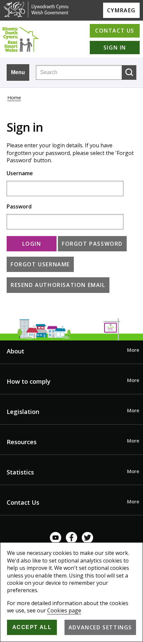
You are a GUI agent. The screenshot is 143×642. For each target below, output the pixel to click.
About (15, 351)
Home (14, 97)
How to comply (29, 381)
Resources (22, 442)
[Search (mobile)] (129, 72)
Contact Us (23, 502)
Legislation (23, 412)
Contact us (114, 30)
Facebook (71, 537)
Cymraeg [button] (121, 10)
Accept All (32, 627)
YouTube (55, 537)
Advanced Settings (100, 627)
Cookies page (64, 610)
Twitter (87, 537)
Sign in (114, 47)
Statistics (20, 472)
